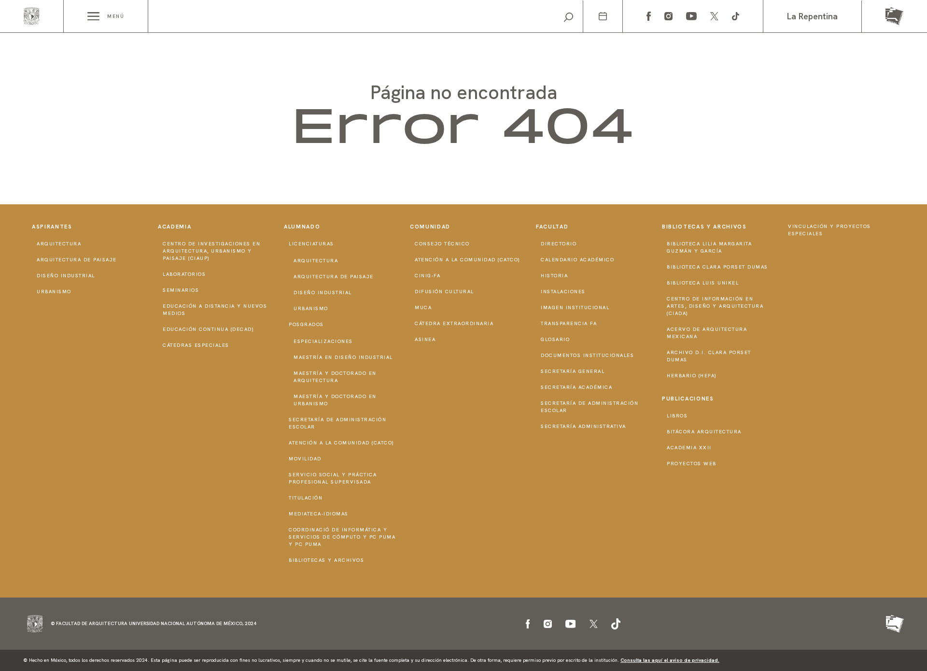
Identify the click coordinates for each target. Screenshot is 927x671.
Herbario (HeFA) (692, 375)
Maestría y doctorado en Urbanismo (335, 400)
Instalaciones (563, 291)
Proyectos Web (691, 463)
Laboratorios (184, 274)
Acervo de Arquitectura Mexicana (707, 333)
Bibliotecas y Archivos (326, 560)
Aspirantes (52, 226)
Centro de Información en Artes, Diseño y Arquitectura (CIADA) (715, 306)
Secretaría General (572, 371)
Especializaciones (323, 341)
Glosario (555, 339)
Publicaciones (688, 398)
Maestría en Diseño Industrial (343, 357)
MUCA (423, 307)
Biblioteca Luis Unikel (703, 283)
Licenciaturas (311, 244)
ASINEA (425, 339)
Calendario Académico (577, 260)
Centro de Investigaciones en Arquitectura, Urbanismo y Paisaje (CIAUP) (211, 251)
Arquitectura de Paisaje (77, 260)
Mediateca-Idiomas (319, 514)
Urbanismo (54, 291)
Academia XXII (689, 447)
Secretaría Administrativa (583, 426)
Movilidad (305, 459)
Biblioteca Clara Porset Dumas (717, 267)
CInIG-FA (427, 275)
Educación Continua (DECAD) (208, 329)
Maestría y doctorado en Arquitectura (335, 377)
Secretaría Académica (576, 387)
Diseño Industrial (66, 275)
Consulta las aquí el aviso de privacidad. (669, 660)
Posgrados (306, 324)
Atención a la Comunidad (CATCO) (341, 443)
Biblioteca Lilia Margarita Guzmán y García (709, 247)
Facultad (552, 226)
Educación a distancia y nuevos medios (215, 309)
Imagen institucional (575, 307)
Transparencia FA (569, 323)
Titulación (306, 498)
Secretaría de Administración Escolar (337, 423)
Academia (174, 226)
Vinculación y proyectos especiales (829, 230)
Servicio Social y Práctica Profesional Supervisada (333, 478)
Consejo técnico (442, 244)
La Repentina (812, 16)
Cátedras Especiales (196, 345)
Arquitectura (59, 244)
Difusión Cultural (444, 291)
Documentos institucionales (587, 355)
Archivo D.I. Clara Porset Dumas (709, 356)
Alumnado (302, 226)
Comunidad (430, 226)
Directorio (558, 244)
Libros (677, 416)
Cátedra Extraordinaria (454, 323)
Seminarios (181, 290)
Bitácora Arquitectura (704, 431)
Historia (554, 275)
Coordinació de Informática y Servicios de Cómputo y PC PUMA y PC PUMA (342, 537)
